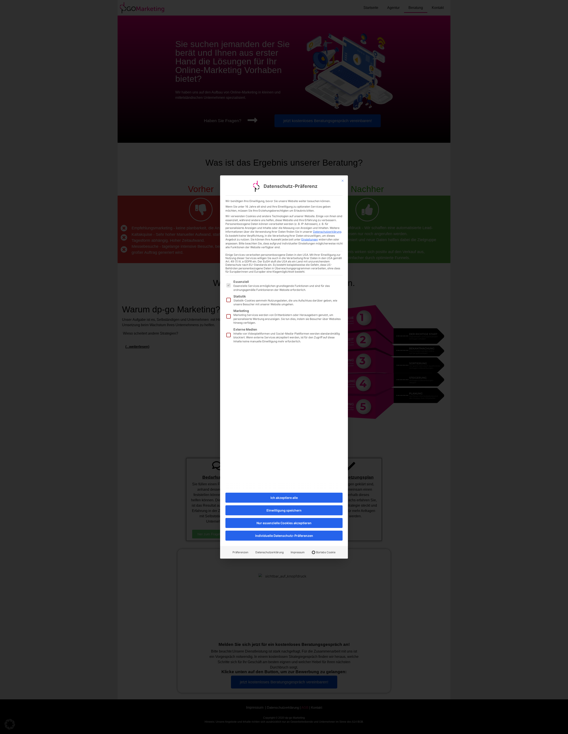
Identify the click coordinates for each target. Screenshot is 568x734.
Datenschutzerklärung (327, 231)
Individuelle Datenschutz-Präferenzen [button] (284, 536)
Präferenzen (240, 552)
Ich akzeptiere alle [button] (284, 498)
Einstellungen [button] (309, 239)
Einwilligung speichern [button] (284, 510)
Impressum (298, 552)
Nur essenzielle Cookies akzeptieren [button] (284, 523)
